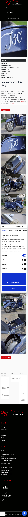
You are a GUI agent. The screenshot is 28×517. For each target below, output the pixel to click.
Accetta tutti (14, 276)
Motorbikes (15, 16)
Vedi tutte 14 (6, 357)
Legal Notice (4, 472)
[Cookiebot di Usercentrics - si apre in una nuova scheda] (17, 226)
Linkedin (3, 435)
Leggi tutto (6, 110)
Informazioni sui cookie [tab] (21, 230)
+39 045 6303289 (7, 460)
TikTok (3, 440)
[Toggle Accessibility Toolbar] (24, 513)
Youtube (3, 438)
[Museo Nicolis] (14, 2)
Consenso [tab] (4, 230)
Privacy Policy (5, 470)
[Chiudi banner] (25, 226)
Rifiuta (14, 288)
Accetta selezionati (14, 282)
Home (9, 16)
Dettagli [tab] (11, 230)
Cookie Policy (4, 474)
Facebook (3, 429)
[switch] (24, 260)
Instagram (4, 427)
